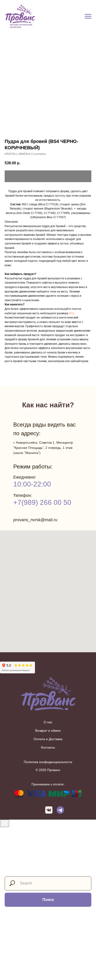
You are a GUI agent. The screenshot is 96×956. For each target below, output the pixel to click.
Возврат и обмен (48, 730)
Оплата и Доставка (48, 739)
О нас (48, 722)
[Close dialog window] (4, 823)
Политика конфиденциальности (48, 762)
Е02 (71, 313)
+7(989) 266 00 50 (42, 502)
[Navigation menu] (88, 16)
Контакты (48, 747)
